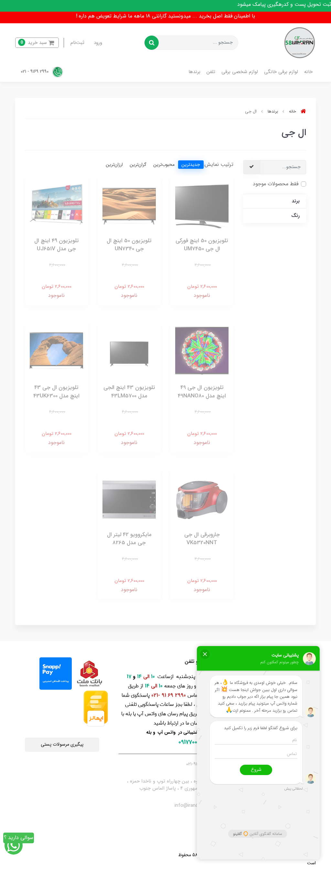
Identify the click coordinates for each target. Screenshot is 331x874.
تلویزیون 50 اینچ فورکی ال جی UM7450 (202, 245)
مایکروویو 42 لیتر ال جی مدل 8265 (129, 538)
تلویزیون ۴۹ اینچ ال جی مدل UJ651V (56, 245)
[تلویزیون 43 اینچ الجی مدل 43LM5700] (129, 353)
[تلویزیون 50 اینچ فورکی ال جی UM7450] (202, 206)
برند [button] (296, 201)
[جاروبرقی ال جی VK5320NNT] (202, 500)
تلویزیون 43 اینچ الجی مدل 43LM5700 (129, 391)
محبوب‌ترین (164, 164)
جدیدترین (190, 164)
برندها (194, 72)
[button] (37, 43)
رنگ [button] (295, 216)
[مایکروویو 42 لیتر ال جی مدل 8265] (129, 500)
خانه (308, 72)
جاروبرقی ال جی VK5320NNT (202, 538)
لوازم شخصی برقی (239, 72)
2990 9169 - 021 (35, 72)
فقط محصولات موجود (275, 184)
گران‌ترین (138, 164)
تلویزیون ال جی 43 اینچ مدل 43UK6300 (56, 391)
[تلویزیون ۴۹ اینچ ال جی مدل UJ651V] (56, 206)
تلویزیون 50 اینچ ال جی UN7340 (129, 245)
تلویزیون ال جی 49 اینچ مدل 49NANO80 (202, 391)
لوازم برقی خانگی (281, 72)
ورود (98, 43)
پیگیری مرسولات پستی (62, 744)
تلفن (211, 72)
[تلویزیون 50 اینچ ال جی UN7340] (129, 206)
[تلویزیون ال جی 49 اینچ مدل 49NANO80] (202, 353)
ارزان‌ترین (114, 164)
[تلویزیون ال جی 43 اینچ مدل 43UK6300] (56, 353)
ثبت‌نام (77, 43)
